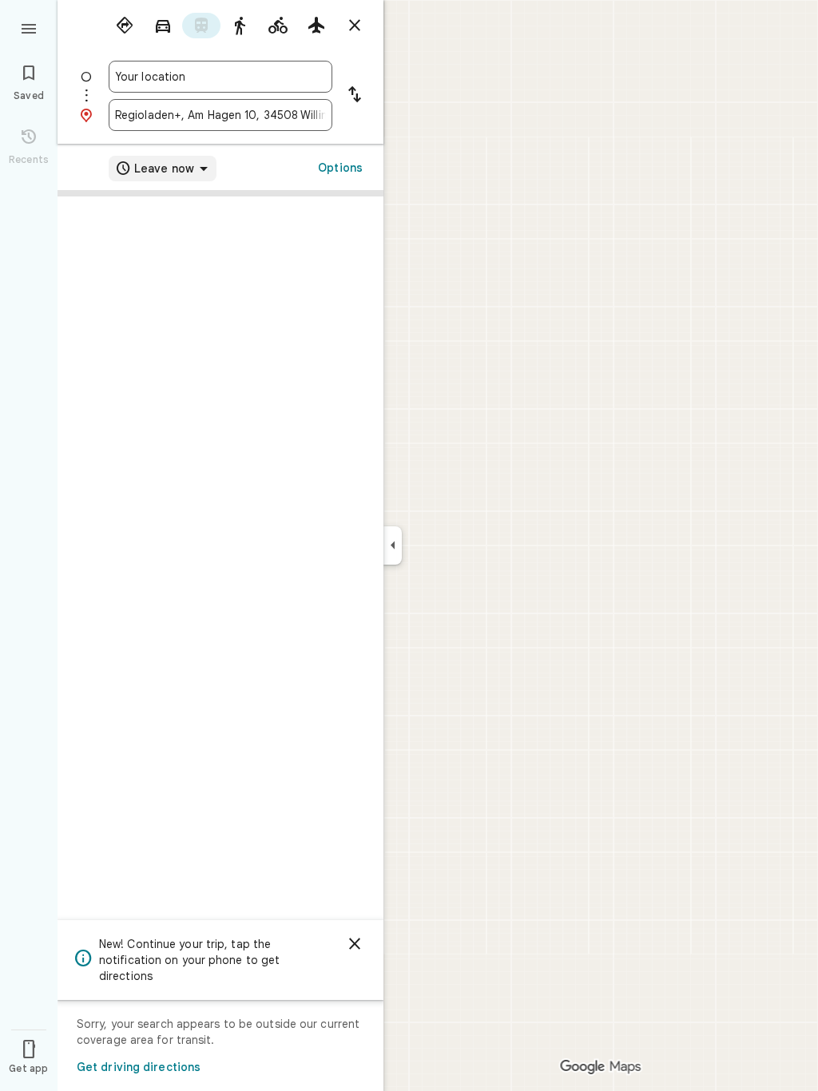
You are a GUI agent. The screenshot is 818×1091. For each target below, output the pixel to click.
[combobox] (220, 77)
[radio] (124, 26)
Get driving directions (139, 1067)
